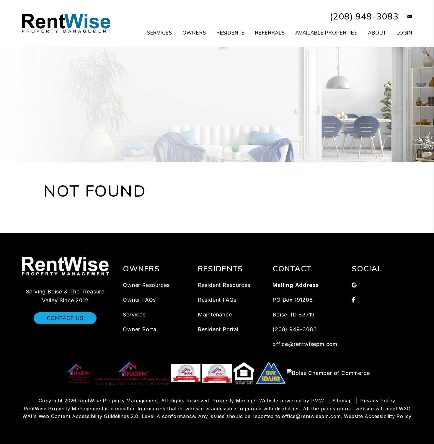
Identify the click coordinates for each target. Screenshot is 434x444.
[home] (66, 23)
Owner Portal (140, 329)
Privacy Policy (377, 401)
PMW (317, 401)
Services (159, 33)
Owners (194, 33)
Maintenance (215, 314)
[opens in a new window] (80, 373)
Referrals (270, 33)
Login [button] (404, 33)
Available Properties (326, 33)
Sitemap (342, 401)
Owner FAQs (139, 300)
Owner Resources (146, 285)
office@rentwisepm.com (305, 344)
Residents (230, 33)
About (377, 33)
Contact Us (65, 318)
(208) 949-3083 (364, 17)
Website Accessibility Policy (378, 416)
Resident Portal (218, 329)
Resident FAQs (217, 300)
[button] (405, 17)
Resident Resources (224, 285)
